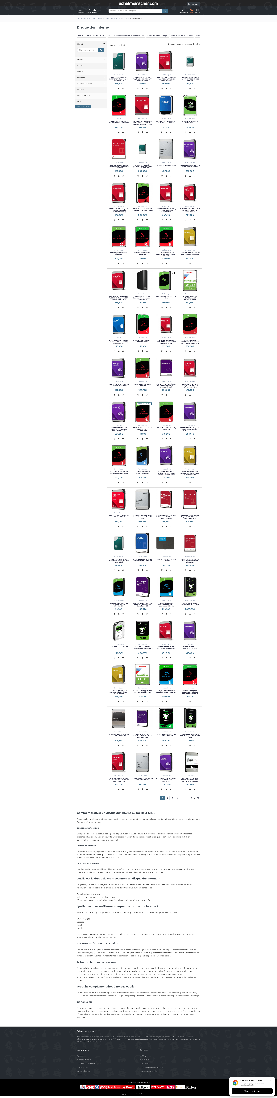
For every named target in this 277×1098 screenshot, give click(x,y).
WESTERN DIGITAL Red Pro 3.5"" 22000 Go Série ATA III (166, 647)
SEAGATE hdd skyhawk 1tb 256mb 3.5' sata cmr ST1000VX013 (119, 604)
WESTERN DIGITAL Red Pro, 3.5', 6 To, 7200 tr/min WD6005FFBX (166, 210)
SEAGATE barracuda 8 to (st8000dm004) (190, 122)
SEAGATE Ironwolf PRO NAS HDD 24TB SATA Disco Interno (142, 209)
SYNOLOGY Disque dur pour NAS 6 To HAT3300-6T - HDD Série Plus (189, 79)
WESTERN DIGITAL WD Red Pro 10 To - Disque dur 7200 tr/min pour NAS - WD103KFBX (190, 386)
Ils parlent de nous (84, 1060)
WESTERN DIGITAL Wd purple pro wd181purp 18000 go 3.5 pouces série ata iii (166, 385)
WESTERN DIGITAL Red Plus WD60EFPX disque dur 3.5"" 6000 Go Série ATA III (118, 298)
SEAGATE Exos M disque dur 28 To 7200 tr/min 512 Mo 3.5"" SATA (190, 736)
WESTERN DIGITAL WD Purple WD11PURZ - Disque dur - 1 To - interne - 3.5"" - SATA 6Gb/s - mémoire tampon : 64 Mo (166, 474)
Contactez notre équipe (86, 1063)
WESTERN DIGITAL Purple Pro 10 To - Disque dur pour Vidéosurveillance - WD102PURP (190, 430)
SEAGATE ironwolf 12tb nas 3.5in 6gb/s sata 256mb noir (119, 472)
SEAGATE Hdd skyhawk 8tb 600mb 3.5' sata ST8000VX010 (166, 691)
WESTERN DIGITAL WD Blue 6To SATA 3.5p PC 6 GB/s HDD (142, 560)
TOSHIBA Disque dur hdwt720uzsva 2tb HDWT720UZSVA (190, 298)
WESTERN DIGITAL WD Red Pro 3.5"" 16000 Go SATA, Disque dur (190, 561)
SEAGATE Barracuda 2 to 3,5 (119, 647)
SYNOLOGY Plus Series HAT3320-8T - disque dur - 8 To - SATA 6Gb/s (119, 561)
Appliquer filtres (83, 107)
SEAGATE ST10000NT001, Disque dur (142, 253)
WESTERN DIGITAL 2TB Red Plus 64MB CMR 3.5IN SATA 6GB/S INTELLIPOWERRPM (142, 122)
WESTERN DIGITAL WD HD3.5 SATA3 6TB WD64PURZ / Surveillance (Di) (142, 604)
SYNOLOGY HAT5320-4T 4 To (166, 165)
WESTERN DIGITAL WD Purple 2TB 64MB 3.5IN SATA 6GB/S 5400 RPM (142, 79)
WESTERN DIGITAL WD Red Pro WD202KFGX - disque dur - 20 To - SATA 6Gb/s (119, 780)
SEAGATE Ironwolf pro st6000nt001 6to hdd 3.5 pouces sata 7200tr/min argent (190, 693)
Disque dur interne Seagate (157, 36)
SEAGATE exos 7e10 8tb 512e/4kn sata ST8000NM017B (142, 647)
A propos (80, 1056)
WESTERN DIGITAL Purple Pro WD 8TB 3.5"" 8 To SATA (190, 165)
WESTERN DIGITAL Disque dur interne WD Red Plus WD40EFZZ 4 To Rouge (119, 210)
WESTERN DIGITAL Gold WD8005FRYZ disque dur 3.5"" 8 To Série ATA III (190, 473)
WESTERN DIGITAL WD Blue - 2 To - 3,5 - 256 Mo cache (166, 122)
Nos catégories (82, 1075)
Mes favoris (144, 1060)
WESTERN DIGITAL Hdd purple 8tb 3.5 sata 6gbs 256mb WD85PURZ (119, 429)
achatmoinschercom (138, 3)
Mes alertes (144, 1063)
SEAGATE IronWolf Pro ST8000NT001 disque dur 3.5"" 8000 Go (166, 254)
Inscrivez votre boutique (149, 1071)
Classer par (112, 45)
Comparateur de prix (83, 18)
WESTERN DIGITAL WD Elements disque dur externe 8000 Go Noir (142, 298)
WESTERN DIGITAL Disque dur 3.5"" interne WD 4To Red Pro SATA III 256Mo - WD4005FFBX (166, 518)
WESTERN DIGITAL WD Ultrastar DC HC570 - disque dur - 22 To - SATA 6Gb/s (190, 780)
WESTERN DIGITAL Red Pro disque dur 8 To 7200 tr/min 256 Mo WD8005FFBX (190, 517)
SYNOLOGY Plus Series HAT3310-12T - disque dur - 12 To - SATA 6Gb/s (118, 79)
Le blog (143, 1056)
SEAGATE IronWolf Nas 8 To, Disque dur (166, 428)
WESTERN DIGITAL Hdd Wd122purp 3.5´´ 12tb (190, 647)
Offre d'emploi (82, 1067)
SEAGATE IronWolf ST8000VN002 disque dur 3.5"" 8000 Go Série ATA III (190, 341)
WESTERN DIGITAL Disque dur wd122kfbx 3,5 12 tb (119, 516)
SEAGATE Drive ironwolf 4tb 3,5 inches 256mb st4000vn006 (142, 429)
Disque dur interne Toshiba (182, 36)
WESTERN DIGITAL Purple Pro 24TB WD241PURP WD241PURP (166, 780)
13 (198, 798)
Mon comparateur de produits (151, 1067)
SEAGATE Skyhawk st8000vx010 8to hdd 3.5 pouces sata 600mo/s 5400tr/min (166, 605)
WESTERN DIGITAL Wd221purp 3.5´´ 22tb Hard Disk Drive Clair (142, 736)
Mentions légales (83, 1071)
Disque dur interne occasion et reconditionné (126, 36)
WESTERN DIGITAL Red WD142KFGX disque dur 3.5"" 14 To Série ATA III (166, 341)
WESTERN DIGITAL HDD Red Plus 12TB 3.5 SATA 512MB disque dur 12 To (166, 79)
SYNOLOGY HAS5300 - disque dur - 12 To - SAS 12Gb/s (119, 735)
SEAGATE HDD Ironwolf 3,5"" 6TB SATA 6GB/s (142, 341)
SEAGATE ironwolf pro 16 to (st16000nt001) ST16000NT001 (119, 122)
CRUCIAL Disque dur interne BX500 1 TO (166, 560)
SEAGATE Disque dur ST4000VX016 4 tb (143, 472)
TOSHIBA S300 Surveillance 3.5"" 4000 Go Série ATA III (142, 691)
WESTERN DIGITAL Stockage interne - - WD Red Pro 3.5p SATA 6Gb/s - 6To (118, 341)
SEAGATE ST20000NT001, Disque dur (118, 253)
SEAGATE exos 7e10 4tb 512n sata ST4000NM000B (166, 735)
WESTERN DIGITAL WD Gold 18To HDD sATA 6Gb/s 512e (190, 253)
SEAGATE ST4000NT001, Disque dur (142, 384)
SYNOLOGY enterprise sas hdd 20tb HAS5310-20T (142, 779)
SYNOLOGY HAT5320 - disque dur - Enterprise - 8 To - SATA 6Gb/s (142, 517)
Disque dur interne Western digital (91, 36)
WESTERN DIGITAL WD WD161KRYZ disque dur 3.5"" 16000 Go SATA (118, 692)
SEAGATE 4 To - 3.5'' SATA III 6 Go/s (166, 297)
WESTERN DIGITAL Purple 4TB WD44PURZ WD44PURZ (119, 384)
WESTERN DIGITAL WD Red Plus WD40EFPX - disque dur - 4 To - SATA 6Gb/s (119, 166)
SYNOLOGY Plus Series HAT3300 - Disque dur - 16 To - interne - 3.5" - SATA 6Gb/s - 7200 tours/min (142, 167)
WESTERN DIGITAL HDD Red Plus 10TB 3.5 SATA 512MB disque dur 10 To (190, 210)
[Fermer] (271, 1080)
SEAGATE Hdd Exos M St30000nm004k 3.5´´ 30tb (190, 603)
